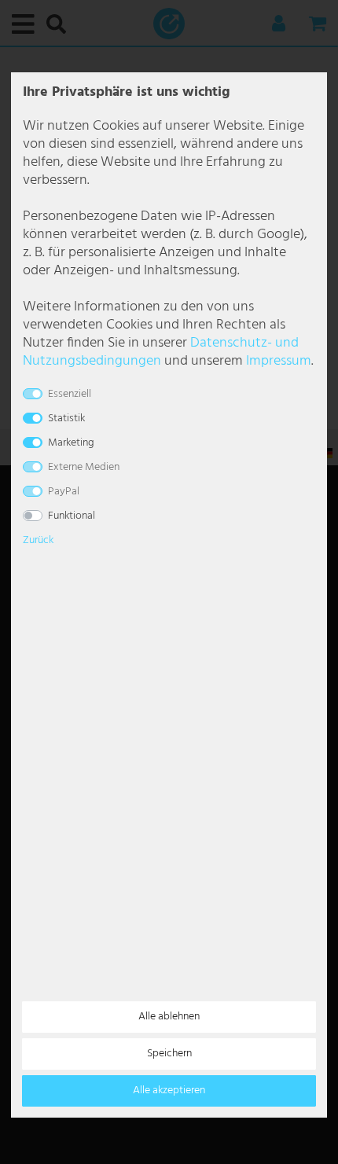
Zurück (38, 540)
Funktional (71, 516)
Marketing (71, 443)
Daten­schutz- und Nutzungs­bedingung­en (161, 352)
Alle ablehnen (169, 1017)
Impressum (278, 361)
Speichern (169, 1054)
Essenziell (69, 394)
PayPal (63, 491)
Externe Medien (83, 467)
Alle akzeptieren (169, 1090)
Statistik (66, 418)
